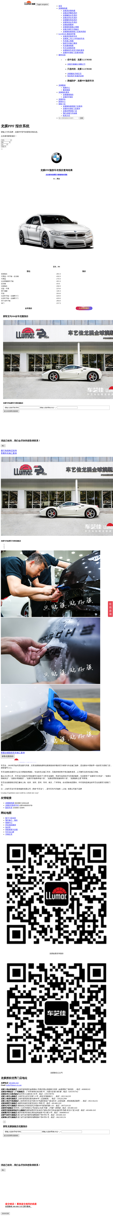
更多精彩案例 (10, 825)
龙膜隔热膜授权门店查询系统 (74, 32)
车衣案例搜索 (68, 45)
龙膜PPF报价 (68, 97)
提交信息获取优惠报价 (11, 411)
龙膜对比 (62, 99)
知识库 (8, 827)
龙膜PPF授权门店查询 (71, 108)
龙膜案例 (62, 85)
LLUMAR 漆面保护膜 (66, 34)
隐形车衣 (8, 808)
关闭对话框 (5, 1213)
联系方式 (66, 115)
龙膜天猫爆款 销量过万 (76, 64)
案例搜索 (66, 90)
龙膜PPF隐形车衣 (12, 805)
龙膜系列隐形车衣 (70, 36)
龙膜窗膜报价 (68, 95)
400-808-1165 (14, 1083)
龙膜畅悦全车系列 (70, 15)
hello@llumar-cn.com (14, 1085)
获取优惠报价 (8, 756)
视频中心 (66, 88)
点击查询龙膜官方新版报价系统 (56, 174)
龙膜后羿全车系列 (70, 18)
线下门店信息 (10, 818)
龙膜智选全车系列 (70, 22)
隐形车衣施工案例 (70, 43)
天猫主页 (8, 834)
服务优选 (62, 55)
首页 (60, 6)
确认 (3, 445)
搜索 (81, 118)
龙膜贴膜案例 (68, 25)
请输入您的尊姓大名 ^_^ (48, 407)
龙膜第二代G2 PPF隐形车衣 (73, 38)
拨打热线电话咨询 (9, 450)
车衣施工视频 (68, 41)
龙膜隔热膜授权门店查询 (72, 106)
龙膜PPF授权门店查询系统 (73, 52)
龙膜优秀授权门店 (70, 111)
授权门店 (62, 104)
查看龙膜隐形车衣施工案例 (13, 753)
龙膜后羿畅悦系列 (70, 13)
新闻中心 (62, 101)
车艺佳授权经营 (69, 48)
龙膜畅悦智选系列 (70, 20)
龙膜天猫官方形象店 (71, 29)
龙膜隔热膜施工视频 (71, 27)
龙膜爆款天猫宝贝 (74, 74)
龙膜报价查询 (63, 92)
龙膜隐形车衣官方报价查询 (73, 50)
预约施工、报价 (11, 820)
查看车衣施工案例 (9, 453)
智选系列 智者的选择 (75, 76)
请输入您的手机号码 (12, 407)
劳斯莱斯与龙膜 (11, 830)
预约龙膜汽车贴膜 (70, 113)
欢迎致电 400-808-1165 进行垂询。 (18, 1206)
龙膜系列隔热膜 (69, 11)
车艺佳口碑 (9, 832)
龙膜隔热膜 (62, 8)
